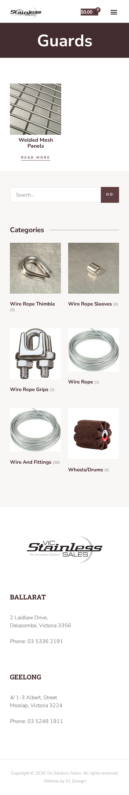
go (110, 194)
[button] (113, 11)
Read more (35, 157)
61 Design (76, 781)
